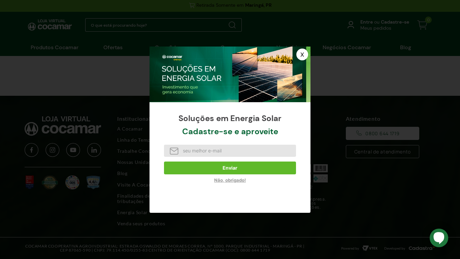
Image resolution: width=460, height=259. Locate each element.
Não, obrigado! (230, 180)
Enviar (230, 168)
